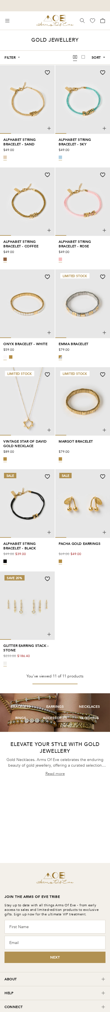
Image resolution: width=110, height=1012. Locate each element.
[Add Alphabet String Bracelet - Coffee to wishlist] (47, 175)
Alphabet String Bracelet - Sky (75, 141)
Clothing (89, 718)
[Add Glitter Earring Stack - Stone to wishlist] (47, 579)
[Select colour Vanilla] (5, 357)
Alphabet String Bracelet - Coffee (20, 243)
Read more (55, 773)
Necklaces (89, 707)
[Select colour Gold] (10, 357)
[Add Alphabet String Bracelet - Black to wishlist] (47, 477)
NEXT (55, 957)
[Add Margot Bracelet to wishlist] (103, 375)
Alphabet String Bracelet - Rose (75, 243)
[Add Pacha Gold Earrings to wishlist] (103, 477)
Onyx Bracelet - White (25, 344)
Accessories (55, 718)
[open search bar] (82, 21)
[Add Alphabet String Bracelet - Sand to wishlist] (47, 72)
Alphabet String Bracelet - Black (19, 545)
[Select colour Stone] (5, 663)
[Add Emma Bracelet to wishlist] (103, 277)
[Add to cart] (49, 128)
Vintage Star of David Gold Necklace (25, 443)
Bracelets (20, 707)
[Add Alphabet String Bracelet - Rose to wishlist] (103, 175)
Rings (20, 718)
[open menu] (7, 21)
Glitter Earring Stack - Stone (26, 647)
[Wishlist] (93, 21)
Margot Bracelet (76, 441)
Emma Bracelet (74, 344)
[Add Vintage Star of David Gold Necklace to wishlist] (47, 375)
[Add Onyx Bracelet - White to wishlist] (47, 277)
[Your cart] (102, 21)
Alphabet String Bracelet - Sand (19, 141)
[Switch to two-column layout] (75, 57)
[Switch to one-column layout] (83, 57)
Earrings (55, 707)
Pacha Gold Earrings (79, 543)
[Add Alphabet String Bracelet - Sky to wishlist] (103, 72)
